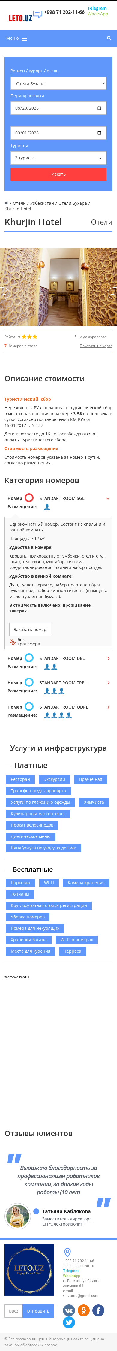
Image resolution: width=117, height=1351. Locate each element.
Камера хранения (86, 882)
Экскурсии (54, 779)
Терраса (72, 951)
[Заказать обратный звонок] (37, 17)
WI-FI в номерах (77, 939)
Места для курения (30, 951)
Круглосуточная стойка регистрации (49, 905)
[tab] (58, 504)
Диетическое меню (31, 836)
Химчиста (94, 802)
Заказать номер (30, 629)
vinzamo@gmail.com (80, 1296)
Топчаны (20, 894)
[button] (58, 504)
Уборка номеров (28, 917)
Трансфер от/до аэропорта (38, 790)
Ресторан (20, 779)
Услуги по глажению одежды (40, 802)
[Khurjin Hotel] (58, 287)
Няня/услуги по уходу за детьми (43, 848)
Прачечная (90, 779)
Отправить (38, 1311)
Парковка (20, 882)
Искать (58, 174)
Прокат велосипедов (32, 825)
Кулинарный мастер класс (38, 813)
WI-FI (49, 882)
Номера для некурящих (35, 928)
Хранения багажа (29, 939)
